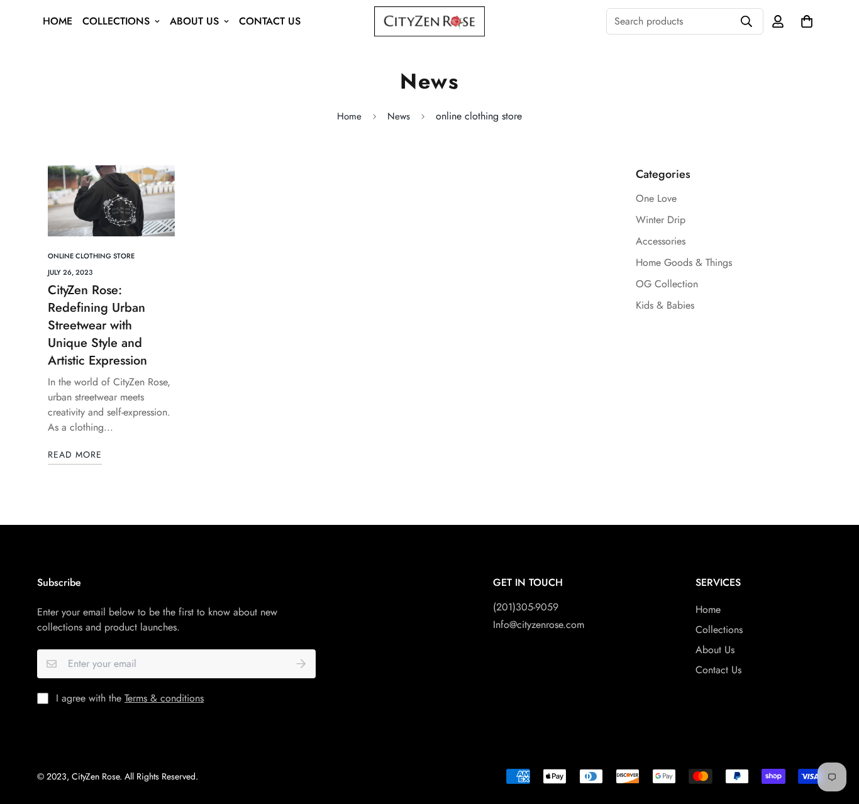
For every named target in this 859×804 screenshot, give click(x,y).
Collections (116, 21)
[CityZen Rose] (429, 21)
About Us (194, 21)
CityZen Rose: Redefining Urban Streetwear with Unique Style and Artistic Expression (97, 325)
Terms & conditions (164, 698)
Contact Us (270, 21)
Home (57, 21)
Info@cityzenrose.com (538, 624)
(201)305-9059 (525, 607)
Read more (75, 454)
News (398, 116)
